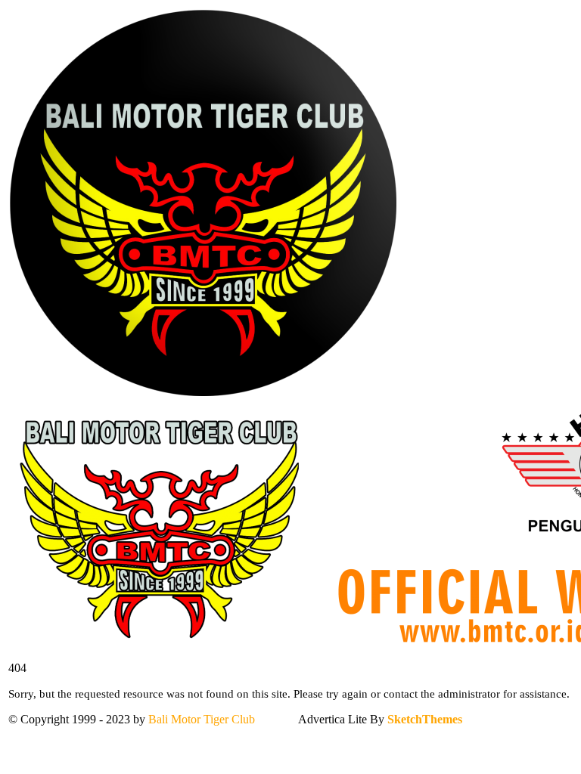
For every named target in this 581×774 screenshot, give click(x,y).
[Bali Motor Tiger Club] (202, 394)
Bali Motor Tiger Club (201, 719)
